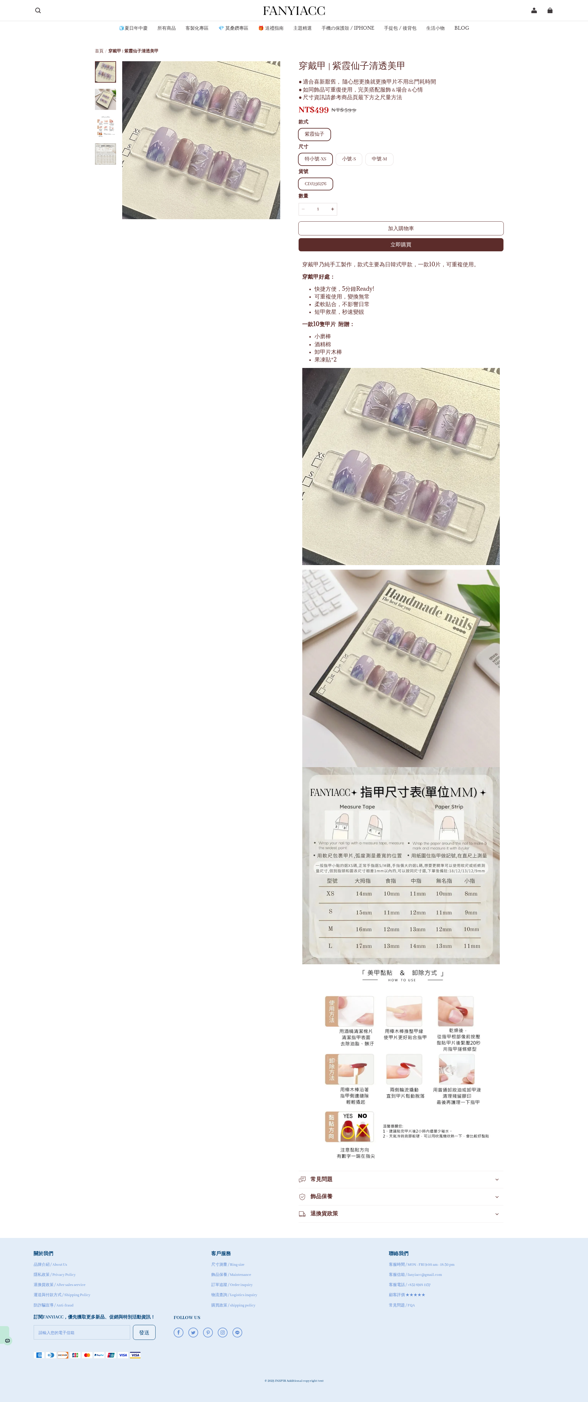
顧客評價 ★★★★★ (407, 1295)
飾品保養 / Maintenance (231, 1275)
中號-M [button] (379, 159)
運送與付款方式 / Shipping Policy (62, 1295)
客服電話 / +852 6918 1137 (410, 1285)
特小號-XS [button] (315, 159)
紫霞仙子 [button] (314, 134)
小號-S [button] (349, 159)
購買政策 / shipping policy (233, 1305)
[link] (133, 28)
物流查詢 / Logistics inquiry (234, 1295)
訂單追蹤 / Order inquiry (232, 1285)
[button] (38, 10)
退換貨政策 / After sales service (59, 1285)
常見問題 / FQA (402, 1305)
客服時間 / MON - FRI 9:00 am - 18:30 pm (421, 1264)
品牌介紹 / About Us (50, 1264)
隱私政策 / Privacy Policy (55, 1275)
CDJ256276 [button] (315, 184)
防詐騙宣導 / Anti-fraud (54, 1305)
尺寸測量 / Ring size (227, 1264)
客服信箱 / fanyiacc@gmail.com (415, 1275)
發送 (144, 1332)
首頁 (99, 51)
